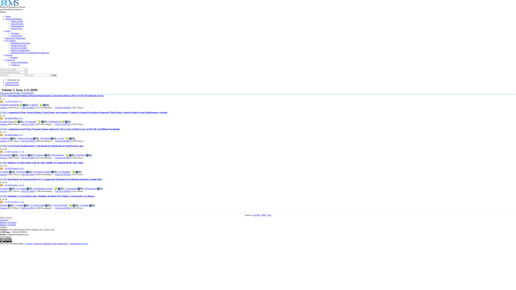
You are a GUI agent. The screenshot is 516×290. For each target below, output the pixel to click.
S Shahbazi (5, 138)
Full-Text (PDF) (28, 107)
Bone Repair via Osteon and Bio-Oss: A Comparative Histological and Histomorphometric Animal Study (55, 179)
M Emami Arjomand (42, 172)
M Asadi (3, 205)
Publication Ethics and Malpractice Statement (30, 53)
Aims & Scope (17, 24)
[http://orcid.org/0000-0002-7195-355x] (73, 172)
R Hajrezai (39, 155)
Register (8, 55)
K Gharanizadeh (37, 205)
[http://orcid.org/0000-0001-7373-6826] (41, 105)
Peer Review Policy (19, 48)
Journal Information (13, 19)
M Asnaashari (6, 155)
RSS (269, 215)
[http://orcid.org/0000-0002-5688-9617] (70, 205)
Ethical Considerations (20, 50)
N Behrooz (80, 155)
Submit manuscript (19, 45)
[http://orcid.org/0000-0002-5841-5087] (15, 121)
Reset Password (12, 85)
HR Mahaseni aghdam (43, 188)
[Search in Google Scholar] (24, 105)
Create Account (12, 82)
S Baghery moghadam (9, 105)
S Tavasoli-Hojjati (59, 205)
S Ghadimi (84, 205)
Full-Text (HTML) (63, 107)
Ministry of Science (8, 222)
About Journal (17, 21)
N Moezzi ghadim (24, 138)
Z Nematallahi (71, 188)
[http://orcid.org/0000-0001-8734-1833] (63, 121)
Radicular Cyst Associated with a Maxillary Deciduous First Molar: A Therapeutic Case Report (51, 196)
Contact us (15, 65)
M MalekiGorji (54, 121)
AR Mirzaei (45, 138)
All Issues (15, 33)
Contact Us (10, 60)
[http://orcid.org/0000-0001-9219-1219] (67, 138)
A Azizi (61, 138)
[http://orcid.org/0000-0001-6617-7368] (67, 155)
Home (8, 16)
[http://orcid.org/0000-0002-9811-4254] (56, 188)
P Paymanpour (57, 155)
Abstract (3, 107)
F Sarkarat (4, 188)
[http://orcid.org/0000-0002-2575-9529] (20, 105)
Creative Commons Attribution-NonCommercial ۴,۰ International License (56, 243)
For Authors (10, 40)
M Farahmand (90, 188)
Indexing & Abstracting (15, 38)
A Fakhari (4, 172)
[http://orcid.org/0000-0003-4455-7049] (39, 121)
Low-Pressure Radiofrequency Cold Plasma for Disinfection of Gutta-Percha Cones (45, 146)
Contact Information (19, 62)
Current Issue (16, 36)
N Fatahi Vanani (7, 121)
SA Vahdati (21, 188)
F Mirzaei (34, 105)
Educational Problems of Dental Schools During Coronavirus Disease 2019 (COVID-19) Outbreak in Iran (55, 96)
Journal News (16, 28)
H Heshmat (21, 172)
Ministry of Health (8, 225)
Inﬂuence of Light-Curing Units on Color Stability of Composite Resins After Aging (45, 163)
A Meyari (23, 155)
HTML (257, 215)
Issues (7, 31)
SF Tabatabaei (64, 172)
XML (263, 215)
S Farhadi (19, 205)
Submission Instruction (20, 43)
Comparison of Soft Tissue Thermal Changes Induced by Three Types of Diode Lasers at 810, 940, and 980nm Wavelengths (64, 129)
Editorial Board (17, 26)
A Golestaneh (30, 121)
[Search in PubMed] (27, 105)
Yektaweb (4, 220)
